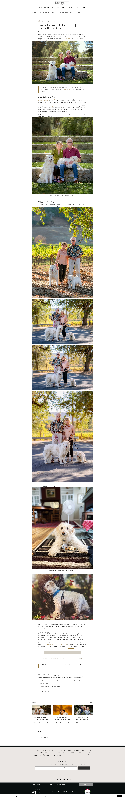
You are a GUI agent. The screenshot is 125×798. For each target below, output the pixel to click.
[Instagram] (54, 779)
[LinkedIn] (64, 779)
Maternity (72, 12)
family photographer (59, 680)
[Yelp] (70, 779)
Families (54, 12)
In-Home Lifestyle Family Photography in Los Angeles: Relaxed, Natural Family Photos (83, 718)
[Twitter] (67, 779)
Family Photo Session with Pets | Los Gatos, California (40, 718)
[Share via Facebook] (39, 691)
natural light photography (70, 680)
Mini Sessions (41, 686)
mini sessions (51, 680)
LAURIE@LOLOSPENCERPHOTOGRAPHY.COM (62, 791)
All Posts (34, 12)
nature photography (43, 680)
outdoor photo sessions (43, 683)
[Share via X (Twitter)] (42, 691)
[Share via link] (48, 691)
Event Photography (63, 12)
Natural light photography (55, 686)
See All (91, 702)
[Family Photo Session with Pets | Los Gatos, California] (41, 710)
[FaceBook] (57, 779)
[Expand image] (62, 252)
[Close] (123, 796)
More (78, 12)
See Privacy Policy (101, 796)
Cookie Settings (112, 796)
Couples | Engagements (44, 12)
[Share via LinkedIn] (45, 691)
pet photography (80, 680)
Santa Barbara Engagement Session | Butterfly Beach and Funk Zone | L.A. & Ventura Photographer (62, 718)
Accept (119, 796)
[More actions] (86, 21)
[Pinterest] (61, 779)
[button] (46, 7)
